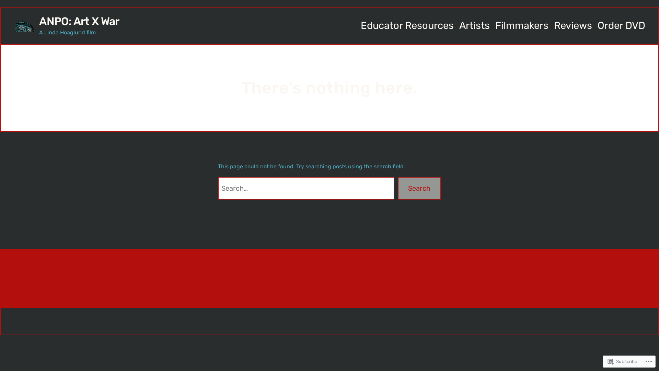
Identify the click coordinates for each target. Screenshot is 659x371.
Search (419, 188)
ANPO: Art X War (79, 21)
